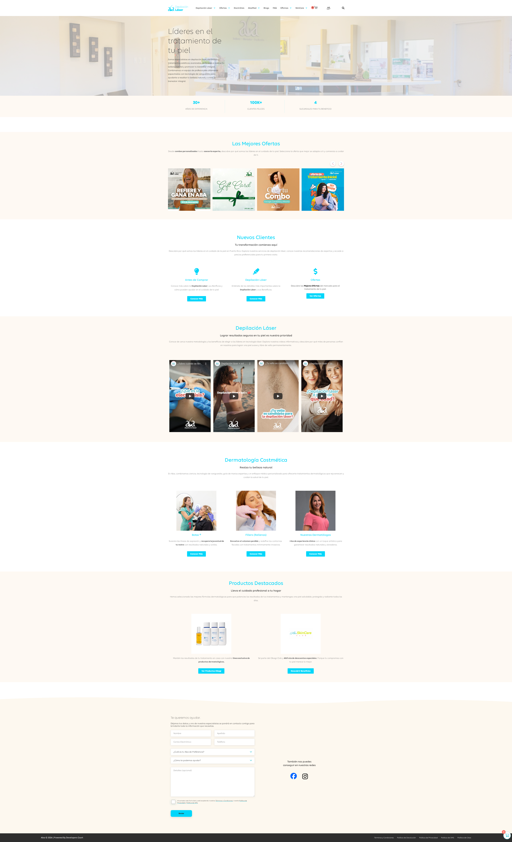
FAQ (275, 8)
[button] (342, 8)
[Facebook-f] (293, 776)
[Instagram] (305, 776)
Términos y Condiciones (224, 801)
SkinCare (299, 8)
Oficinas (284, 8)
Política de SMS (192, 803)
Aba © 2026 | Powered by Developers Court (62, 837)
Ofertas (223, 8)
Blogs (266, 8)
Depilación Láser (204, 8)
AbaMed (252, 8)
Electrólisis (239, 8)
